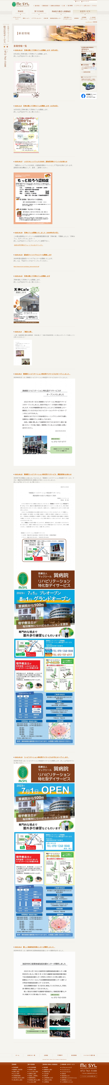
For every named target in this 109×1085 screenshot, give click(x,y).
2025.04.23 (18, 255)
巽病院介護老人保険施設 (61, 12)
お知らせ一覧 (31, 1055)
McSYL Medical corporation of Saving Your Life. (21, 4)
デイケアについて (66, 1069)
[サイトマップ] (84, 0)
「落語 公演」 (28, 332)
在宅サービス (85, 12)
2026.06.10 (18, 50)
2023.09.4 (18, 374)
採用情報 (74, 1055)
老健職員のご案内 (48, 1069)
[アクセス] (93, 5)
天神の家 (46, 18)
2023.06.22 (18, 474)
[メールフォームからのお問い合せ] (88, 1076)
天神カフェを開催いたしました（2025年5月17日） (41, 233)
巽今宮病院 (39, 12)
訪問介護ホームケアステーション (67, 18)
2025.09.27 (18, 161)
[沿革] (63, 5)
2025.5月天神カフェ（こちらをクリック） (28, 245)
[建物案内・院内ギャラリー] (88, 46)
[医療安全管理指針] (55, 5)
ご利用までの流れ (48, 1079)
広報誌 (46, 1055)
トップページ (89, 22)
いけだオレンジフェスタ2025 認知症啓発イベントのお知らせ (45, 161)
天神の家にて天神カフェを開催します (37, 276)
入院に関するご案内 (17, 1079)
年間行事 (46, 1075)
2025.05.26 (18, 233)
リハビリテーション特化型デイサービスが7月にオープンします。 (46, 757)
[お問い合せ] (86, 5)
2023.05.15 (18, 757)
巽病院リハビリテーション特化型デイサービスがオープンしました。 (47, 374)
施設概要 (46, 1067)
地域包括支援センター (55, 18)
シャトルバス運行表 (89, 1055)
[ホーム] (77, 0)
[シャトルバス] (88, 76)
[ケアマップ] (77, 5)
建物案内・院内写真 (17, 1069)
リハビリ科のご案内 (33, 1071)
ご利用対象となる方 (48, 1077)
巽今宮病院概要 (32, 1067)
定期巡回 (76, 18)
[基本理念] (36, 5)
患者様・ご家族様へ (33, 1075)
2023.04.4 (18, 947)
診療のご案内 (16, 1071)
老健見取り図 (47, 1071)
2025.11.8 (18, 106)
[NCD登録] (69, 5)
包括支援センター (66, 1075)
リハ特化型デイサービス (92, 18)
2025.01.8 (18, 332)
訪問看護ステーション (84, 18)
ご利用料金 (46, 1081)
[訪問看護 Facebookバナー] (88, 93)
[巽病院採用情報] (88, 69)
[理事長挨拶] (44, 5)
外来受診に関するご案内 (18, 1077)
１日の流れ (46, 1073)
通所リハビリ (26, 18)
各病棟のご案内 (32, 1069)
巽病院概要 (15, 1067)
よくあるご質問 (32, 1081)
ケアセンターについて (17, 18)
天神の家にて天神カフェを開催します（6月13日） (41, 50)
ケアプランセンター (36, 18)
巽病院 (20, 12)
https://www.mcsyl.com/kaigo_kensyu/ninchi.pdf (26, 266)
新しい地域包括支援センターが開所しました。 (39, 947)
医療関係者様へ (32, 1077)
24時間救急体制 (16, 1075)
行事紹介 (60, 1055)
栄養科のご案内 (32, 1073)
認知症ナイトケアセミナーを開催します (38, 255)
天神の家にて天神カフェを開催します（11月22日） (41, 106)
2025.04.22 (18, 276)
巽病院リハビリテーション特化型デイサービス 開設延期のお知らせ (48, 474)
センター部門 (16, 1073)
